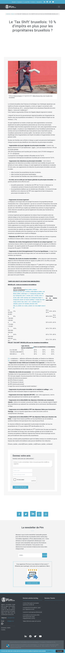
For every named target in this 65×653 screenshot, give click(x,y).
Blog (13, 14)
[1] (8, 358)
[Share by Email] (39, 514)
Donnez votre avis (32, 583)
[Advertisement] (32, 45)
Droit (44, 96)
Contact (33, 2)
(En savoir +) (49, 651)
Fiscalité (48, 96)
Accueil (14, 2)
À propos (19, 2)
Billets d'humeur (36, 96)
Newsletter (39, 2)
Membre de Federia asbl (15, 647)
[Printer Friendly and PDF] (45, 514)
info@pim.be (10, 621)
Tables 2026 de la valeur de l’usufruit (32, 621)
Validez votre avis (20, 487)
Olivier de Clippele (17, 96)
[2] (8, 360)
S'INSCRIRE (44, 555)
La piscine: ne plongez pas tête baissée (32, 612)
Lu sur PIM (26, 2)
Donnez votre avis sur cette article (23, 458)
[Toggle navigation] (59, 6)
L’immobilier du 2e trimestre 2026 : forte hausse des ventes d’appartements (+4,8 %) (31, 616)
